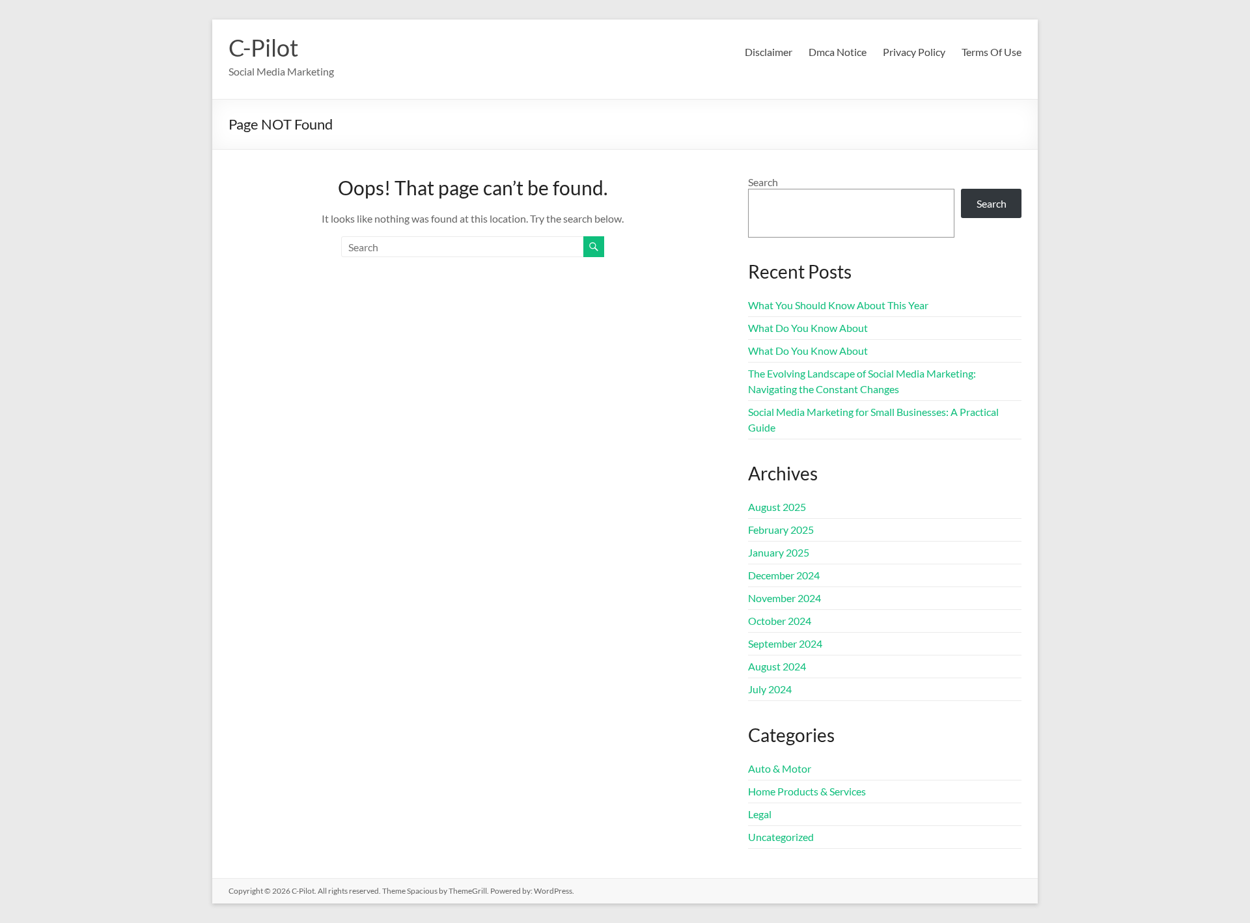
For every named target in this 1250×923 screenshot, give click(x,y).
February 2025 (781, 529)
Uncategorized (781, 837)
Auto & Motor (779, 768)
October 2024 (779, 620)
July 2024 (770, 689)
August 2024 (777, 666)
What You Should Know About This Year (838, 305)
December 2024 (784, 575)
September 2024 (785, 643)
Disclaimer (768, 52)
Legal (759, 814)
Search (763, 182)
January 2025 (778, 552)
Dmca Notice (838, 52)
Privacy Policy (914, 52)
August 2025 (777, 507)
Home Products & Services (807, 791)
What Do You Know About (808, 328)
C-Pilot (263, 47)
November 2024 (784, 598)
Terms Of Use (991, 52)
